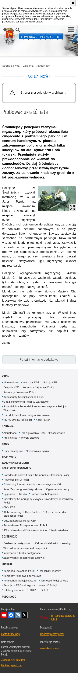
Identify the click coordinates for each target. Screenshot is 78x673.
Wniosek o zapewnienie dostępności (25, 548)
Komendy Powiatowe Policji (19, 392)
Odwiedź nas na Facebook (11, 615)
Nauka (23, 493)
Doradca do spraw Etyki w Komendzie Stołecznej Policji (36, 474)
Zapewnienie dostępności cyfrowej (23, 557)
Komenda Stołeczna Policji (19, 570)
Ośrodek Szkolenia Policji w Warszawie (26, 415)
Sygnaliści (9, 493)
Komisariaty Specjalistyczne (20, 580)
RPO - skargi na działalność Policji (36, 585)
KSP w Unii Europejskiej (17, 419)
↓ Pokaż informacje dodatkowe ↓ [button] (39, 359)
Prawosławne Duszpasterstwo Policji (25, 525)
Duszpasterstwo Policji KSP (19, 520)
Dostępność (9, 536)
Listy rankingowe (13, 450)
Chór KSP (9, 507)
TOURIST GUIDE (38, 590)
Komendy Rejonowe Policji (38, 387)
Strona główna (11, 65)
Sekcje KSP (50, 382)
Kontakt (7, 564)
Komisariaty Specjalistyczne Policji (23, 396)
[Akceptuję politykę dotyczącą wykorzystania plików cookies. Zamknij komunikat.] (73, 3)
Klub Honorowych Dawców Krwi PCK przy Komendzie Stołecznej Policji (35, 514)
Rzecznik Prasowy (50, 570)
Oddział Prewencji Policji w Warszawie (26, 401)
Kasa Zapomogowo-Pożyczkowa (22, 489)
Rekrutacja (9, 457)
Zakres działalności (46, 543)
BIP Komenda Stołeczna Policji (63, 617)
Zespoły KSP (11, 387)
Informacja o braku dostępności (22, 552)
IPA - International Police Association (25, 530)
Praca (5, 444)
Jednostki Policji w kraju (54, 580)
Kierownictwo (11, 382)
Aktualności (43, 65)
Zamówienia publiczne (15, 463)
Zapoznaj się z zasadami (13, 660)
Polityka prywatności (11, 665)
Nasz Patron (43, 419)
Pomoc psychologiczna (44, 493)
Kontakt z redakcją (10, 634)
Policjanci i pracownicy (16, 468)
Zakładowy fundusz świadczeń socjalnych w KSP (32, 484)
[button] (71, 30)
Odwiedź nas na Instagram (18, 615)
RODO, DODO (9, 597)
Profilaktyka (10, 437)
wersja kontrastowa (49, 648)
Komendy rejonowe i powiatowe (22, 575)
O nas (5, 376)
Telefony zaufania (13, 590)
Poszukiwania (57, 432)
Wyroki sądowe (30, 437)
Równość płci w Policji (16, 479)
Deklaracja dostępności (17, 543)
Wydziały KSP (31, 382)
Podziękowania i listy (33, 432)
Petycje (7, 585)
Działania (28, 65)
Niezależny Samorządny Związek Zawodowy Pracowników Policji (38, 500)
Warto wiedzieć (60, 530)
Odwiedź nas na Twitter (25, 615)
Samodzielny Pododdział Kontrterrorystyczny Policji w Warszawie (35, 408)
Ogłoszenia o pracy (57, 489)
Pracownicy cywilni (38, 450)
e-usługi (66, 543)
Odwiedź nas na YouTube (4, 615)
